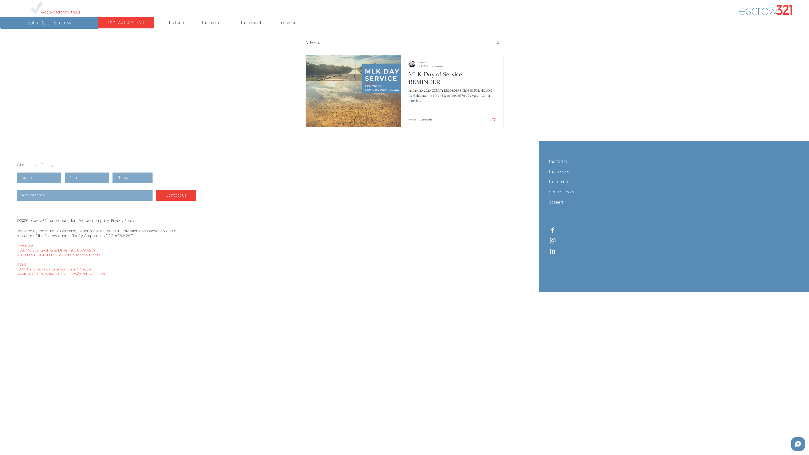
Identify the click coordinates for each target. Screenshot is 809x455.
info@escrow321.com (82, 255)
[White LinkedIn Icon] (552, 251)
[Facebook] (552, 230)
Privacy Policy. (122, 220)
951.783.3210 (26, 255)
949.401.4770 (26, 274)
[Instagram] (552, 240)
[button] (49, 23)
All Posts (312, 42)
